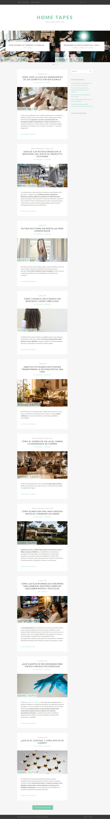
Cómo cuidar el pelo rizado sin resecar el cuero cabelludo (42, 300)
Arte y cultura (23, 2)
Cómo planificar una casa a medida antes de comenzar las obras (42, 512)
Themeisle (45, 816)
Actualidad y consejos (78, 47)
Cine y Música (36, 2)
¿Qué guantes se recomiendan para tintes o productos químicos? (42, 665)
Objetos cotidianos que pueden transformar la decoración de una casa (42, 369)
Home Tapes (55, 17)
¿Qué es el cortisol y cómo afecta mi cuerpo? (42, 741)
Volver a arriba (88, 816)
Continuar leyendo (29, 134)
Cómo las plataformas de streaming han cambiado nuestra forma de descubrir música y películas (42, 586)
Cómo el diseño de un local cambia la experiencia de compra (42, 442)
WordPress (30, 816)
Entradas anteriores (43, 807)
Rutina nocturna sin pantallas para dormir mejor (42, 229)
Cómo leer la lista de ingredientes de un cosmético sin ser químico (42, 78)
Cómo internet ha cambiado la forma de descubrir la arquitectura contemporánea (46, 45)
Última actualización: (42, 148)
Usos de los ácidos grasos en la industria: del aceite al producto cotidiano (42, 154)
